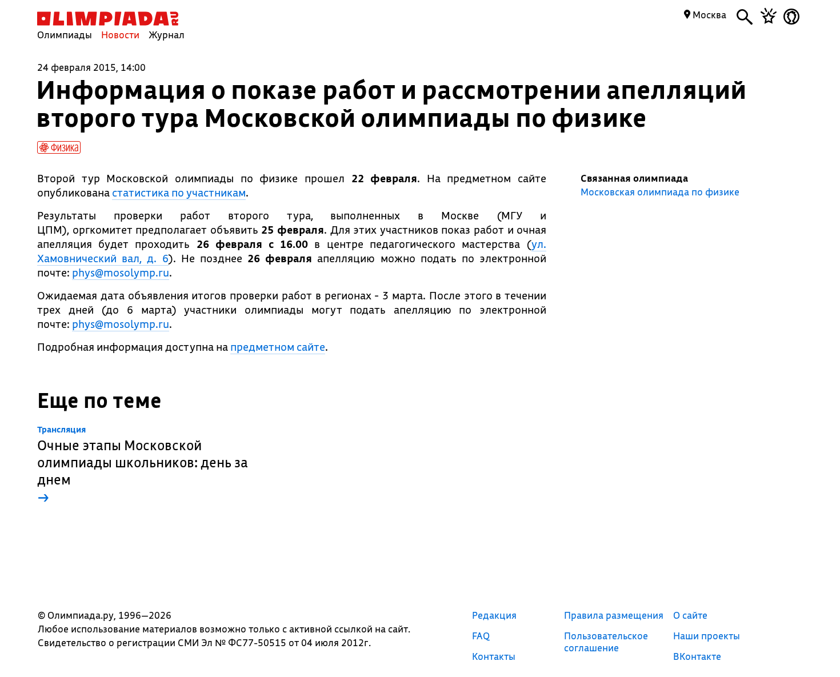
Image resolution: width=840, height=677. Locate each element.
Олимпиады (64, 35)
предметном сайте (277, 347)
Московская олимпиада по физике (660, 192)
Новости (120, 35)
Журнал (167, 35)
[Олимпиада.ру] (107, 19)
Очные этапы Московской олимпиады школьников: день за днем (142, 465)
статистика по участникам (179, 192)
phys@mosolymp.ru (120, 272)
